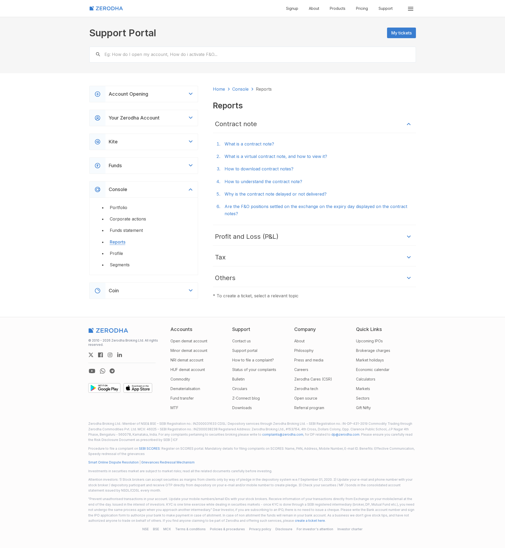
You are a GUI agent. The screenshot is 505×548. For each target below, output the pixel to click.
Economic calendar (372, 369)
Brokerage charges (373, 350)
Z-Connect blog (246, 398)
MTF (174, 407)
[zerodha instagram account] (110, 354)
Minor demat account (188, 350)
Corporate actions (128, 219)
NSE (145, 529)
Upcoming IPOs (369, 341)
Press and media (308, 360)
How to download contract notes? (259, 168)
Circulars (239, 388)
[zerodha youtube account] (92, 371)
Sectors (363, 398)
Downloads (242, 407)
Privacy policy (260, 529)
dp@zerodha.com (345, 434)
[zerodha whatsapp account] (102, 371)
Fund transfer (182, 398)
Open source (305, 398)
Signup (292, 8)
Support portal (244, 350)
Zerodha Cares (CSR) (313, 379)
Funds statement (126, 230)
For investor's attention (315, 529)
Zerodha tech (306, 388)
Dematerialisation (185, 388)
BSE (156, 529)
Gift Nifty (363, 407)
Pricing (362, 8)
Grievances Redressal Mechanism (168, 462)
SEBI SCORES (149, 448)
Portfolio (118, 207)
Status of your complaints (254, 369)
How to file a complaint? (253, 360)
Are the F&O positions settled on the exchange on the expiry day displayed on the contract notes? (316, 210)
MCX (167, 529)
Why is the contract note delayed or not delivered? (276, 194)
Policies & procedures (227, 529)
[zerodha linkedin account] (119, 354)
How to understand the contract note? (263, 181)
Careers (301, 369)
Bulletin (238, 379)
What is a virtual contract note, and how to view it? (276, 156)
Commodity (180, 379)
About (314, 8)
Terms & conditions (190, 529)
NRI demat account (186, 360)
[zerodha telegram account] (112, 371)
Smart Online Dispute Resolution (113, 462)
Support (386, 8)
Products (337, 8)
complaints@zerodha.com (282, 434)
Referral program (309, 407)
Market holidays (370, 360)
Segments (120, 264)
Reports (117, 242)
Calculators (365, 379)
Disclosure (283, 529)
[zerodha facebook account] (100, 354)
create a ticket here (310, 521)
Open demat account (188, 341)
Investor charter (350, 529)
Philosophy (304, 350)
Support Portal (122, 33)
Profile (116, 253)
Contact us (241, 341)
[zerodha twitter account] (91, 354)
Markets (363, 388)
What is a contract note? (249, 144)
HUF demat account (187, 369)
